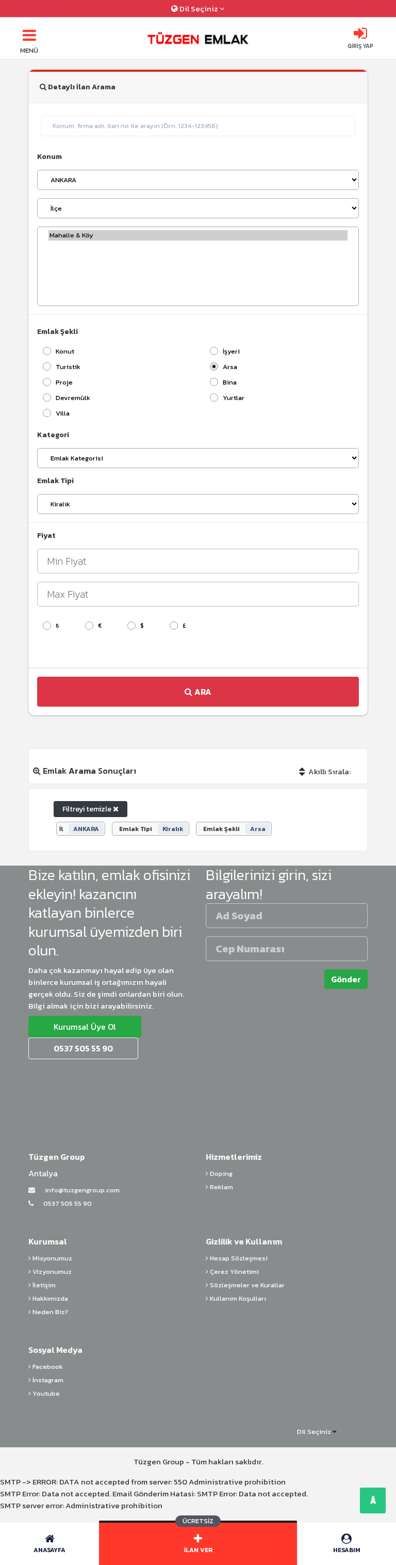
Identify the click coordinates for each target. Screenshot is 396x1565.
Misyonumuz (51, 1258)
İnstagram (47, 1380)
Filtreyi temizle (87, 809)
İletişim (43, 1285)
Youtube (45, 1393)
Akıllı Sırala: (329, 771)
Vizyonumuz (51, 1271)
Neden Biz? (49, 1312)
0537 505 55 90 (67, 1203)
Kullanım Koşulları (237, 1298)
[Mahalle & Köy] (198, 235)
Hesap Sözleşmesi (238, 1258)
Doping (220, 1173)
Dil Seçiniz (199, 8)
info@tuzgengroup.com (81, 1190)
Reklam (220, 1187)
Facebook (47, 1366)
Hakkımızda (49, 1298)
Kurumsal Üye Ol (85, 1026)
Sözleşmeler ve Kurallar (246, 1285)
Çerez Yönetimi (233, 1271)
